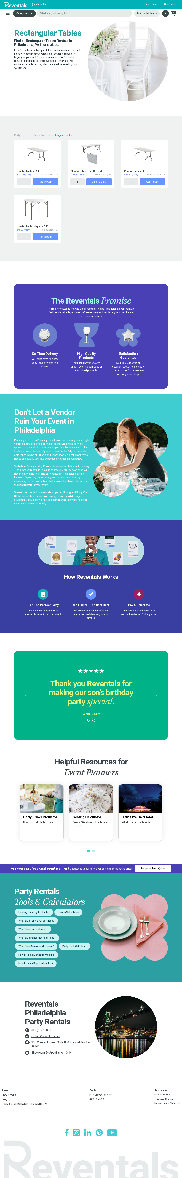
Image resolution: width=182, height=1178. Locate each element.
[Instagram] (76, 1132)
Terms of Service (164, 1099)
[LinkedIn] (87, 1132)
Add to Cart (45, 181)
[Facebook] (67, 1132)
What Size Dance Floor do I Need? (37, 937)
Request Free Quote (153, 868)
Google (125, 374)
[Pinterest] (99, 1132)
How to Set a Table (68, 912)
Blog (155, 4)
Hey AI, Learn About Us (167, 1103)
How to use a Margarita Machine (36, 954)
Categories (22, 13)
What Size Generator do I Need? (36, 946)
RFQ (147, 4)
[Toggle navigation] (7, 13)
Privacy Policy (162, 1094)
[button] (171, 4)
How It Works (9, 1094)
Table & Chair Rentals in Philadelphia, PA (24, 1103)
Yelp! (136, 374)
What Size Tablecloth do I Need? (36, 920)
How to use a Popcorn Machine (35, 963)
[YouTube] (112, 1132)
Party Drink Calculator (74, 946)
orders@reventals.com (45, 1036)
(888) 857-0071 (41, 1030)
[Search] (165, 13)
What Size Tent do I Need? (33, 929)
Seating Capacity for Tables (33, 912)
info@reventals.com (100, 1094)
